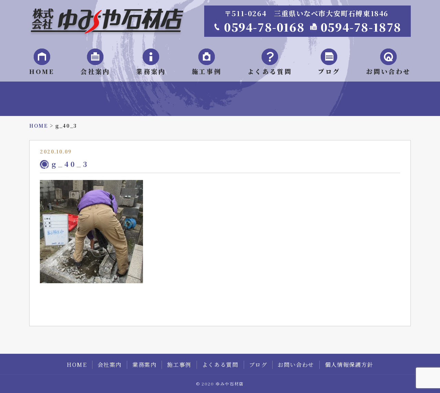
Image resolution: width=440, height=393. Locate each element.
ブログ (329, 71)
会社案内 (95, 71)
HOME (41, 71)
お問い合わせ (388, 71)
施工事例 (206, 71)
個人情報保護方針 (349, 365)
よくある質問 (270, 71)
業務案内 (151, 71)
